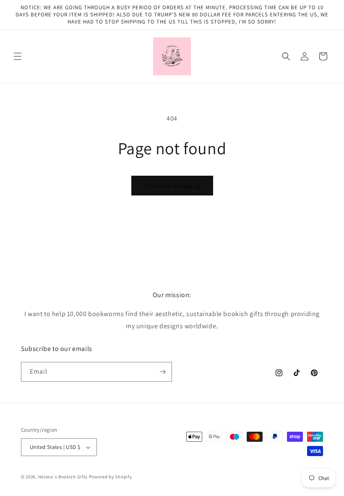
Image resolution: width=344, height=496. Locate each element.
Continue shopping (172, 186)
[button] (17, 56)
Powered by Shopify (110, 477)
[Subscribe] (162, 372)
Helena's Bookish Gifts (63, 477)
